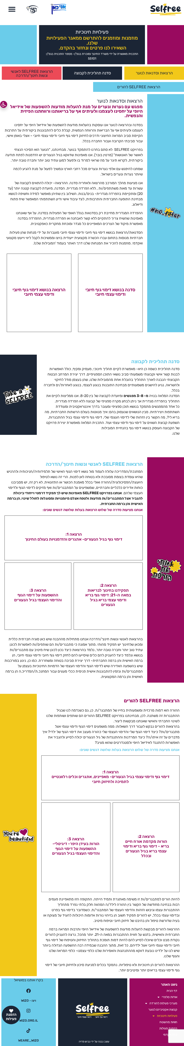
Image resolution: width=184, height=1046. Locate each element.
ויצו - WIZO (28, 1001)
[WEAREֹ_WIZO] (28, 1031)
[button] (12, 9)
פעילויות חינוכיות (167, 1016)
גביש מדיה (84, 1041)
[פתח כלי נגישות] (3, 104)
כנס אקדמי (170, 1035)
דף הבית (171, 991)
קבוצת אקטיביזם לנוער (162, 1009)
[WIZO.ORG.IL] (28, 1011)
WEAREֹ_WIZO (28, 1040)
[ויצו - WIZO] (28, 991)
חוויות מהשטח (168, 1022)
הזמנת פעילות (11, 1016)
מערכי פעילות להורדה (163, 1003)
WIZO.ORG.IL (28, 1020)
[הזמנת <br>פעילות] (11, 1011)
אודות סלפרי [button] (169, 997)
